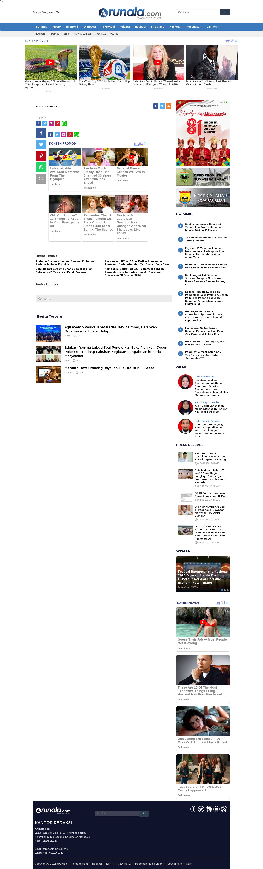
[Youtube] (216, 809)
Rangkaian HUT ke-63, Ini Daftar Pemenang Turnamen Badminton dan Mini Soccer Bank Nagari (138, 262)
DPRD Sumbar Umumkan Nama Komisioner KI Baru (211, 494)
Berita (53, 106)
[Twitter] (162, 106)
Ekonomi (68, 372)
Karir (189, 863)
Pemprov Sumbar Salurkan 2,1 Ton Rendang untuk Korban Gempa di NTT (204, 354)
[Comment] (41, 179)
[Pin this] (41, 156)
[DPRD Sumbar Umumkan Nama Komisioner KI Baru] (185, 496)
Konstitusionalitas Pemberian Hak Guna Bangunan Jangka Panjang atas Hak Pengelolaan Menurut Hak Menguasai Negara (211, 388)
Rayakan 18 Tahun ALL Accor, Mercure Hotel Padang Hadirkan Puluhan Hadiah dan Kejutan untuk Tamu (205, 253)
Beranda (41, 106)
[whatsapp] (64, 123)
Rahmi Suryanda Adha (207, 402)
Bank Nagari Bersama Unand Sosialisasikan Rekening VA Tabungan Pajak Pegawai (64, 270)
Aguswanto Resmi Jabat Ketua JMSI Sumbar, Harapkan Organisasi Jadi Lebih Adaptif (110, 329)
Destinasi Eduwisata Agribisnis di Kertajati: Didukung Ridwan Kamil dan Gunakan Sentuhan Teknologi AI (210, 532)
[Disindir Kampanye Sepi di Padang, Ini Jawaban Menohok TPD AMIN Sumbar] (185, 510)
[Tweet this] (41, 144)
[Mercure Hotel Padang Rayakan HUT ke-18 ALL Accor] (48, 374)
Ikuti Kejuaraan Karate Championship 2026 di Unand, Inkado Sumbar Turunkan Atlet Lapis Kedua (204, 316)
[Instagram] (51, 123)
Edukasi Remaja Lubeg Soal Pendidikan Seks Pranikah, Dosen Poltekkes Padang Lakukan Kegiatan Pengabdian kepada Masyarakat (115, 352)
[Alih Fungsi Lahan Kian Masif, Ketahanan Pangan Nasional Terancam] (185, 407)
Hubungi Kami (174, 863)
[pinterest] (58, 123)
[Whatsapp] (41, 167)
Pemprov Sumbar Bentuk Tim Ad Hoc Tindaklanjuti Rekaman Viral (206, 266)
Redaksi (97, 863)
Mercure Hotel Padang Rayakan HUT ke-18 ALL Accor (109, 368)
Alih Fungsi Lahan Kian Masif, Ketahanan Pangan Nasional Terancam (211, 408)
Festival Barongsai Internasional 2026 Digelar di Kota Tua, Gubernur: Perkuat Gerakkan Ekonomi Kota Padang (203, 577)
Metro (67, 336)
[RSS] (169, 106)
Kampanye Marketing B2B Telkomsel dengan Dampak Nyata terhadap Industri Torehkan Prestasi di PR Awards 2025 (134, 271)
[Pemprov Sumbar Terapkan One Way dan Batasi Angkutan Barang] (185, 456)
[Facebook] (156, 106)
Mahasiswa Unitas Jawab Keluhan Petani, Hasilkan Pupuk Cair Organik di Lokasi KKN (205, 330)
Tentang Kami (79, 863)
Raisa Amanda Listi (205, 376)
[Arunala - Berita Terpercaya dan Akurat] (130, 12)
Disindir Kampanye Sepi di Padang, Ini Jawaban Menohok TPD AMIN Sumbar (210, 511)
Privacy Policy (123, 863)
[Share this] (41, 133)
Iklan (108, 863)
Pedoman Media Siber (148, 863)
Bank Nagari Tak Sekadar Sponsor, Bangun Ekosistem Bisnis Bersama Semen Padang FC (205, 280)
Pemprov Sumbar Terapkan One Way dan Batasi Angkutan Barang (210, 456)
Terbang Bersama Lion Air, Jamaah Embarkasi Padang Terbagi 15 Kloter (66, 262)
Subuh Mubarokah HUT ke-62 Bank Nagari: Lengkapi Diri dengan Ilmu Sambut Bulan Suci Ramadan (210, 476)
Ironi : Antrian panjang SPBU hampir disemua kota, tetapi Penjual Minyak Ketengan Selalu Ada (210, 430)
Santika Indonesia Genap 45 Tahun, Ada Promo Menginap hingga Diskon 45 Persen (203, 227)
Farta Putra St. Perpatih (207, 421)
